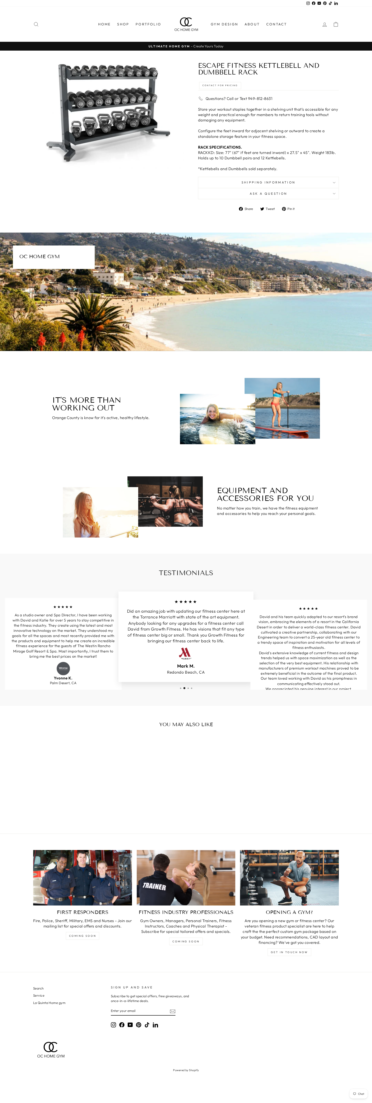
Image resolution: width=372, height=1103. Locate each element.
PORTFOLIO (148, 24)
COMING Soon (186, 941)
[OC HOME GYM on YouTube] (130, 1024)
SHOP (123, 24)
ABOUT (252, 24)
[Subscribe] (172, 1011)
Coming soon (82, 935)
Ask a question (268, 194)
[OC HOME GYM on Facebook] (121, 1024)
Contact (276, 24)
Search (38, 988)
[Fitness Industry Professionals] (186, 878)
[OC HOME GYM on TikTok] (147, 1024)
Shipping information (268, 182)
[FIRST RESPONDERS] (82, 878)
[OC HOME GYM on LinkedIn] (155, 1024)
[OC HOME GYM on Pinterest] (138, 1024)
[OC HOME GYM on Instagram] (113, 1024)
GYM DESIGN (224, 24)
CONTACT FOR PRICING (220, 85)
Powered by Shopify (186, 1070)
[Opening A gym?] (289, 878)
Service (38, 995)
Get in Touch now (289, 952)
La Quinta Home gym (49, 1003)
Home (104, 24)
